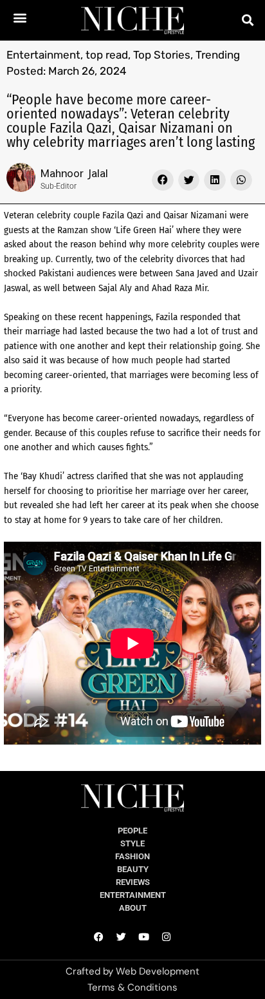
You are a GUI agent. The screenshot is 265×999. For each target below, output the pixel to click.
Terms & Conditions (132, 987)
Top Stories (161, 54)
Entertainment (43, 54)
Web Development (157, 971)
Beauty (133, 869)
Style (132, 843)
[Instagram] (166, 937)
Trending (218, 54)
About (133, 908)
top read (107, 54)
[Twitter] (121, 937)
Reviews (133, 882)
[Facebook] (99, 937)
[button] (19, 17)
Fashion (132, 856)
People (132, 830)
